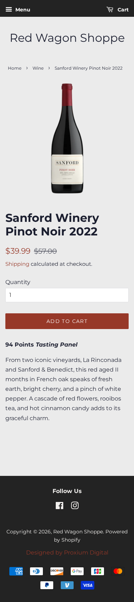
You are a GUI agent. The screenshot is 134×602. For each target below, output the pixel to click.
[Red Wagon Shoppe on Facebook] (59, 507)
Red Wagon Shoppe (67, 38)
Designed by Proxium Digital (67, 552)
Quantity (17, 282)
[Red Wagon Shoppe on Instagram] (75, 507)
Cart (122, 9)
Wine (38, 68)
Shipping (17, 263)
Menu (22, 9)
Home (14, 68)
